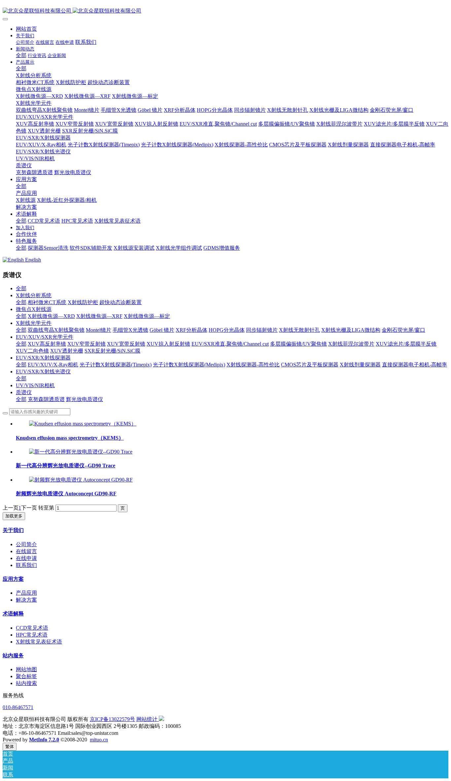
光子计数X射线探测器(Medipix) (189, 364)
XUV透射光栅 (66, 351)
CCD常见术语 (32, 628)
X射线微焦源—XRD (51, 316)
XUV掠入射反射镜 (168, 344)
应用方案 (13, 579)
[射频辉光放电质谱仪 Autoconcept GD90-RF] (81, 480)
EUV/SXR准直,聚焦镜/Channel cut (230, 344)
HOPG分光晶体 (227, 330)
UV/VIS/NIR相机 (35, 385)
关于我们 (13, 530)
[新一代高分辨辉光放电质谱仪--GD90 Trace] (80, 451)
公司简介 (26, 544)
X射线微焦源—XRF (99, 316)
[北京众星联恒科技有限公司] (225, 11)
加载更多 (13, 516)
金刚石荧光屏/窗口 (403, 330)
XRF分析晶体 (191, 330)
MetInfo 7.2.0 (44, 739)
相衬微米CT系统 (47, 302)
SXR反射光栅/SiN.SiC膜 (112, 351)
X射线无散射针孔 (299, 330)
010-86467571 (18, 707)
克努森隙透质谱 (46, 399)
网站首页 (26, 29)
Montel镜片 (98, 330)
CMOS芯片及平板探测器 (309, 364)
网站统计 (146, 719)
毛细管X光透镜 (130, 330)
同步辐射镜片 (262, 330)
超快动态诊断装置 (120, 302)
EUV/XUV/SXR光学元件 (44, 337)
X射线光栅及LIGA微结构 (350, 330)
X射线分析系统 (34, 295)
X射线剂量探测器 (360, 364)
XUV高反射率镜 (47, 344)
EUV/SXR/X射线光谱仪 (43, 371)
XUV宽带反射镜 (126, 344)
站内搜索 (26, 683)
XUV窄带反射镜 (86, 344)
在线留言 (26, 551)
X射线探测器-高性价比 (253, 364)
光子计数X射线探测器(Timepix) (116, 364)
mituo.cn (99, 739)
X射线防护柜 (83, 302)
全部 (21, 55)
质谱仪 (24, 392)
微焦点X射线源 (34, 309)
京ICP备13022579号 (112, 719)
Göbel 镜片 (162, 330)
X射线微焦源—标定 (147, 316)
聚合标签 (26, 676)
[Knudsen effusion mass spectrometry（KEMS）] (82, 423)
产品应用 (26, 593)
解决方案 (26, 600)
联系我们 (26, 565)
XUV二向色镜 (32, 351)
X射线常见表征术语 (39, 641)
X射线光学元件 (34, 323)
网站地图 (26, 669)
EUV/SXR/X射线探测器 (43, 357)
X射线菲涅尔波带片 (351, 344)
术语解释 (13, 613)
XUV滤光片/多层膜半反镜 (406, 344)
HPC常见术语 (32, 635)
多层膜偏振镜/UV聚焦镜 (298, 344)
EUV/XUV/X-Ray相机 (53, 364)
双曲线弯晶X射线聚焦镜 (56, 330)
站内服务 (13, 655)
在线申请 (26, 558)
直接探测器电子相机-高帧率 (414, 364)
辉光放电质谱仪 (84, 399)
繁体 (9, 746)
